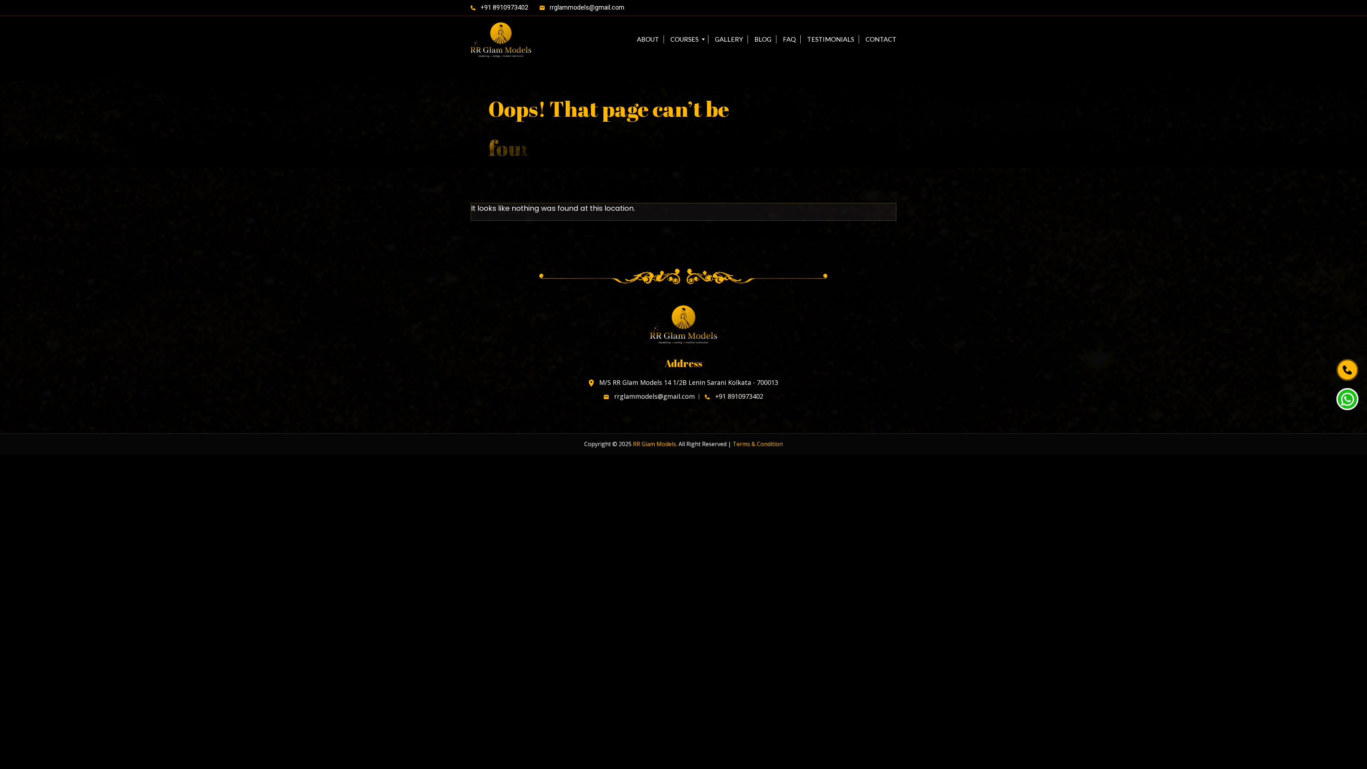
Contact (880, 39)
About (648, 39)
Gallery (729, 39)
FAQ (789, 39)
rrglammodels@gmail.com (586, 7)
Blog (762, 39)
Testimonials (830, 39)
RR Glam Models (654, 444)
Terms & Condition (758, 444)
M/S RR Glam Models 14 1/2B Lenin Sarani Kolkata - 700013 (687, 383)
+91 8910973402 (503, 7)
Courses (684, 39)
